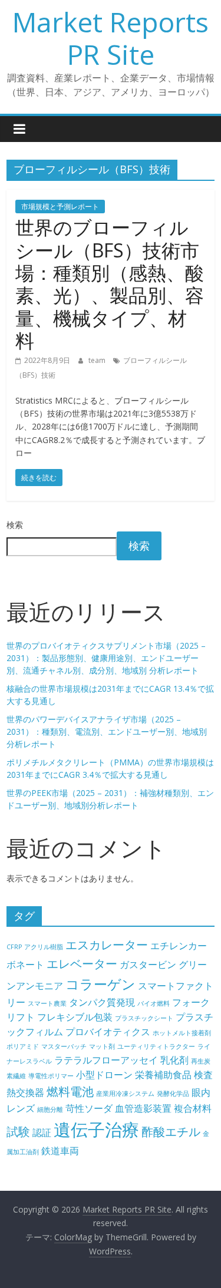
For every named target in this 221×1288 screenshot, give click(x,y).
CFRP (14, 947)
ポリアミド (22, 1046)
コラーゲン (100, 984)
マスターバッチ (64, 1046)
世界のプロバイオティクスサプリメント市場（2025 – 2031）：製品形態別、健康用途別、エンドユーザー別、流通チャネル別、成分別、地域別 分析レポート (106, 658)
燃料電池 (70, 1091)
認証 (41, 1132)
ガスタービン (148, 964)
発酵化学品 (173, 1093)
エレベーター (82, 964)
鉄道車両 (60, 1150)
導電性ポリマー (51, 1076)
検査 (203, 1074)
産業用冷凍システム (125, 1093)
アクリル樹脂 (43, 947)
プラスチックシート (144, 1018)
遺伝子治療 (96, 1129)
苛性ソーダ (89, 1108)
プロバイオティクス (107, 1031)
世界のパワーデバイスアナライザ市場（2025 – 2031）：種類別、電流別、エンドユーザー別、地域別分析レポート (106, 731)
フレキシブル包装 (75, 1016)
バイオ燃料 (153, 1003)
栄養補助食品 (163, 1074)
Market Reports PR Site (110, 38)
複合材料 (193, 1108)
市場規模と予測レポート (60, 207)
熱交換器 (25, 1092)
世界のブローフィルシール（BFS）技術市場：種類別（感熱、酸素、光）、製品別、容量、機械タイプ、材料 (109, 283)
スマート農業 (47, 1003)
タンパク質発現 (102, 1002)
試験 (18, 1132)
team (97, 360)
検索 (14, 524)
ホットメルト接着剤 (182, 1033)
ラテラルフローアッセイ (106, 1059)
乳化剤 (174, 1059)
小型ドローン (104, 1074)
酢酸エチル (170, 1132)
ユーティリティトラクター (156, 1046)
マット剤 (102, 1046)
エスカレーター (106, 945)
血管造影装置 (143, 1108)
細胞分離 (50, 1109)
